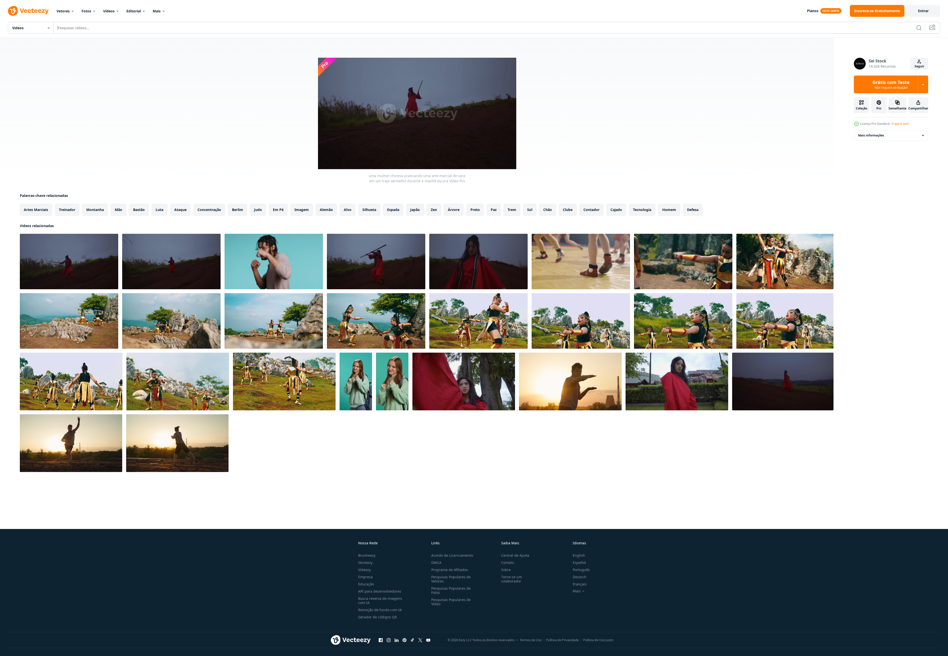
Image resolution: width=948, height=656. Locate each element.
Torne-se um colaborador (511, 579)
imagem (301, 209)
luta (159, 209)
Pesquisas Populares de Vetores (451, 579)
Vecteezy (365, 562)
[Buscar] (919, 28)
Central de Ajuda (515, 555)
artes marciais (36, 209)
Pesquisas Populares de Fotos (451, 590)
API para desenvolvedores (379, 591)
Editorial (133, 11)
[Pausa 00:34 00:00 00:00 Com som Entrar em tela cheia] (417, 113)
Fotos (86, 11)
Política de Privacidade (562, 640)
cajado (616, 209)
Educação (366, 584)
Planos (812, 10)
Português (581, 569)
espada (393, 209)
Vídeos (109, 11)
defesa (692, 209)
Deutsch (579, 577)
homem (669, 209)
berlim (237, 209)
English (579, 555)
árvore (454, 209)
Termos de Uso (531, 640)
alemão (326, 209)
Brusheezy (366, 555)
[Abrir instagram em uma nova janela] (389, 640)
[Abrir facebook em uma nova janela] (381, 640)
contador (591, 209)
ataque (180, 209)
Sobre (506, 569)
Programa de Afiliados (449, 569)
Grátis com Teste (891, 84)
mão (118, 209)
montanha (95, 209)
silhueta (369, 209)
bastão (139, 209)
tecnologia (642, 209)
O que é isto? (900, 124)
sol (529, 209)
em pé (278, 209)
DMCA (436, 562)
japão (415, 209)
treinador (67, 209)
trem (512, 209)
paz (494, 209)
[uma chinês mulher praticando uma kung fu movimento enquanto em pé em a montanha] (782, 381)
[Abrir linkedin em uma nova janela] (397, 640)
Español (579, 562)
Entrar (923, 10)
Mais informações (871, 135)
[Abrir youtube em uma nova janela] (428, 640)
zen (434, 209)
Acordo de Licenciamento (452, 555)
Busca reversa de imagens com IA (380, 600)
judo (258, 209)
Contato (507, 562)
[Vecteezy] (28, 11)
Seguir (919, 66)
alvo (347, 209)
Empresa (365, 577)
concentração (209, 209)
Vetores (63, 11)
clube (568, 209)
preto (475, 209)
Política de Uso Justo (598, 640)
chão (547, 209)
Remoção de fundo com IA (380, 609)
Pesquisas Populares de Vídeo (451, 601)
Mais (157, 11)
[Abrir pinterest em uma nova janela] (404, 640)
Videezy (364, 569)
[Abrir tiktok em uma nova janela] (412, 640)
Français (580, 584)
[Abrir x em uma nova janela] (420, 640)
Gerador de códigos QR (377, 617)
